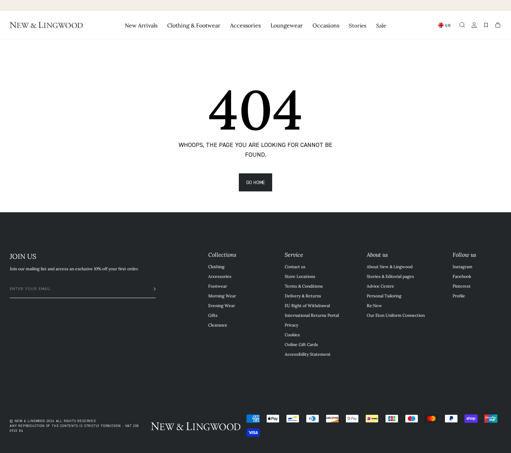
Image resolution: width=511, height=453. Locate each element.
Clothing (216, 266)
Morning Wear (222, 295)
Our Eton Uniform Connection (396, 315)
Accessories (220, 276)
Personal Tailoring (384, 295)
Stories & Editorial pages (390, 276)
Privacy (291, 325)
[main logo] (46, 25)
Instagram (462, 266)
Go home (255, 182)
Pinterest (462, 286)
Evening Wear (221, 305)
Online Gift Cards (301, 344)
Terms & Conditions (304, 286)
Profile (459, 295)
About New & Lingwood (390, 266)
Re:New (374, 305)
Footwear (217, 286)
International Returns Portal (312, 315)
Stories (357, 25)
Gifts (213, 315)
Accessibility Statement (308, 354)
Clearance (217, 325)
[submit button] (151, 289)
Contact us (295, 266)
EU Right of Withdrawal (307, 305)
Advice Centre (380, 286)
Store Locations (300, 276)
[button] (462, 25)
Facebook (462, 276)
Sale (381, 25)
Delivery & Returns (303, 295)
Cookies (292, 334)
